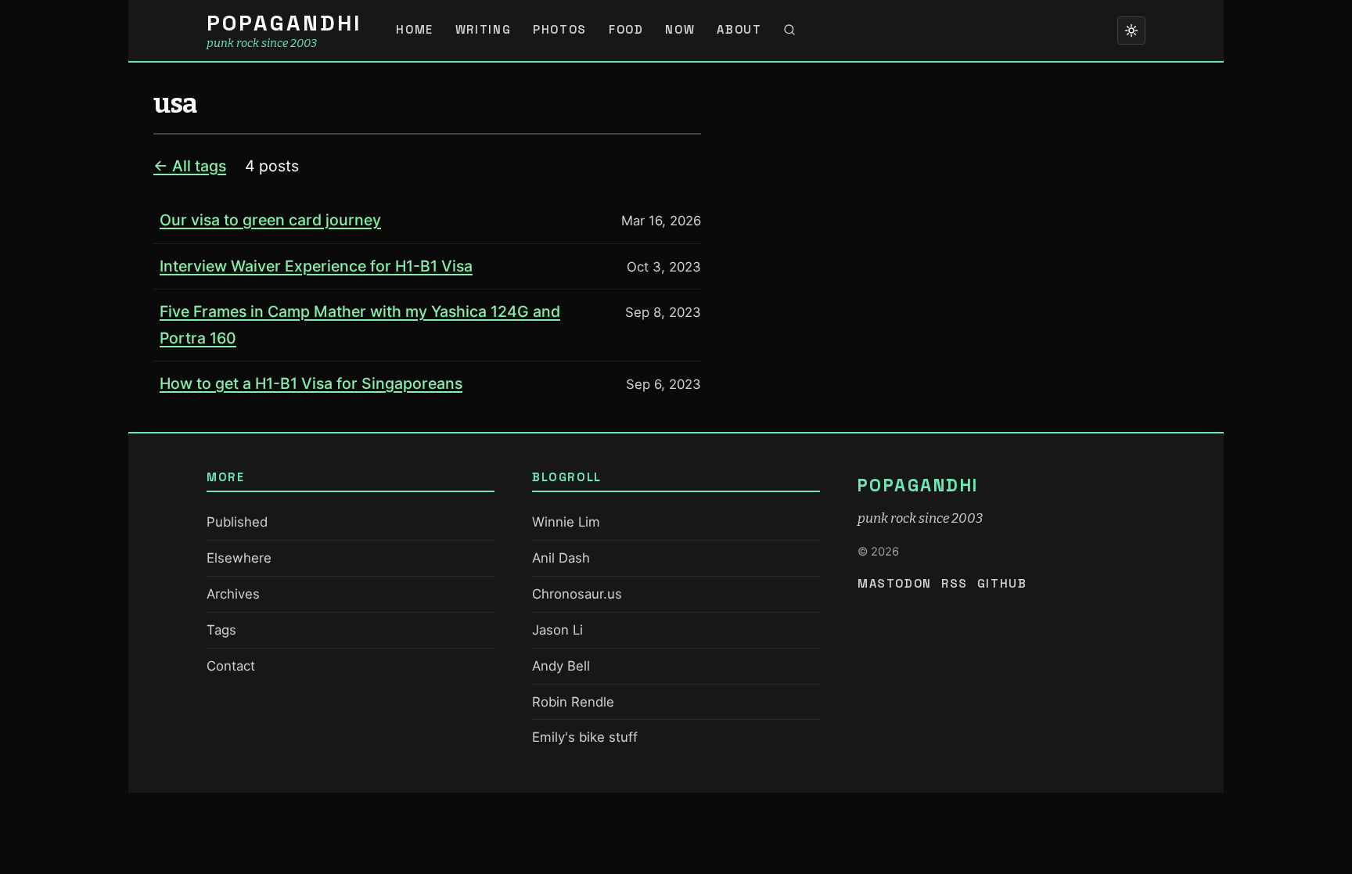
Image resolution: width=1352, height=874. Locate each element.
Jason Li (557, 630)
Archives (233, 594)
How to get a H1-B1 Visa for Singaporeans (311, 383)
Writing (483, 30)
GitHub (1002, 584)
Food (626, 30)
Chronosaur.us (577, 594)
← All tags (189, 165)
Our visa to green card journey (270, 219)
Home (414, 30)
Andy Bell (561, 666)
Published (237, 522)
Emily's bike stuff (585, 737)
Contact (231, 666)
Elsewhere (239, 558)
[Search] (789, 30)
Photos (560, 30)
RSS (954, 584)
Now (680, 30)
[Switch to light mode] (1131, 30)
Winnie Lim (566, 522)
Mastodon (895, 584)
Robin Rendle (573, 702)
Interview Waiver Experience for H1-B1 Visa (316, 266)
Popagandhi (284, 23)
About (739, 30)
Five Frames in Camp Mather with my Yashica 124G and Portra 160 (360, 324)
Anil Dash (561, 558)
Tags (221, 630)
